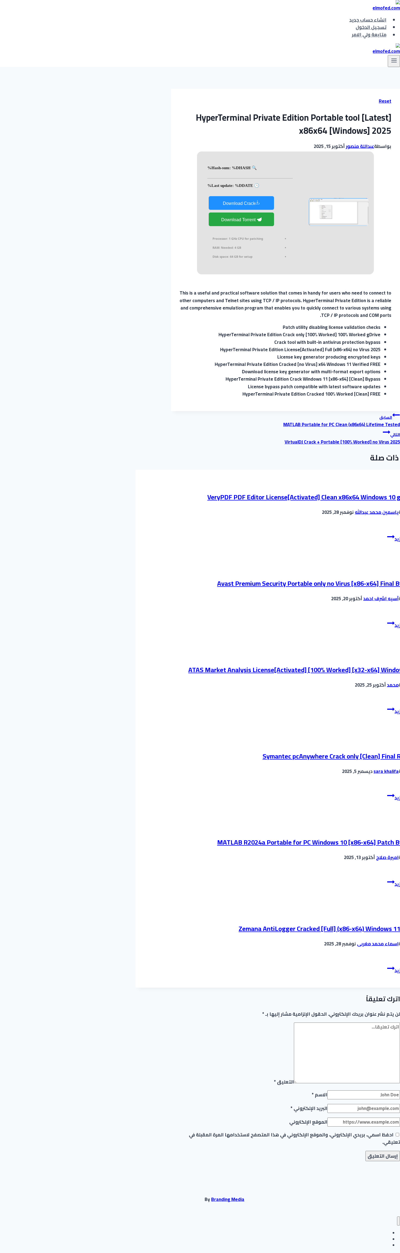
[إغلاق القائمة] (398, 1220)
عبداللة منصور (360, 146)
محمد (393, 685)
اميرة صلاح (387, 857)
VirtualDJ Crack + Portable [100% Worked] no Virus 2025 (342, 438)
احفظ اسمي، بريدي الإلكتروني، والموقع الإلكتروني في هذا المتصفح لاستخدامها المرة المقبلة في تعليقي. (294, 1138)
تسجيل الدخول (371, 27)
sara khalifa (386, 771)
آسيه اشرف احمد (381, 598)
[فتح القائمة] (394, 61)
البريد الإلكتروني (309, 1108)
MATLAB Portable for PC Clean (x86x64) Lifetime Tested (341, 421)
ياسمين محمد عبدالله (377, 512)
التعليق (284, 1081)
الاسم (319, 1094)
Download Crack (239, 203)
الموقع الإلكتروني (308, 1122)
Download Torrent (239, 219)
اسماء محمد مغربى (378, 943)
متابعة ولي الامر (369, 35)
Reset (385, 101)
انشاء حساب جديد (367, 20)
